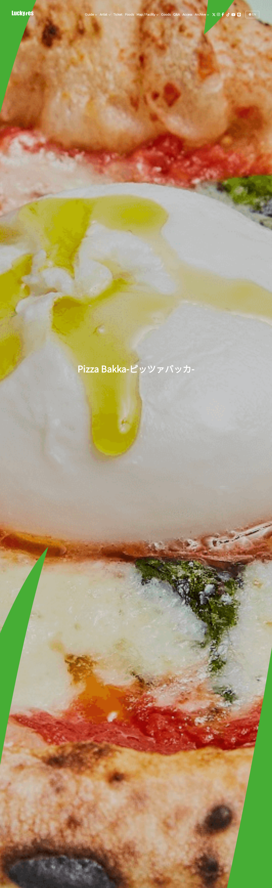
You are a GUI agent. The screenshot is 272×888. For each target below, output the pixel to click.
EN (253, 14)
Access (187, 14)
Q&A (176, 14)
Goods (166, 14)
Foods (129, 14)
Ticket (117, 14)
